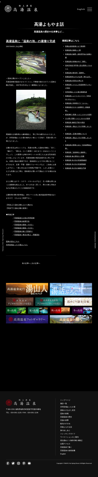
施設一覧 (63, 403)
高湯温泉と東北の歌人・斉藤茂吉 (26, 235)
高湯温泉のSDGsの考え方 (74, 81)
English (81, 9)
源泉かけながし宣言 (67, 410)
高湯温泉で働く (66, 447)
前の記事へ (26, 263)
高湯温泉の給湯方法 (21, 221)
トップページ (65, 400)
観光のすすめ (65, 424)
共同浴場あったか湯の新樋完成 (76, 92)
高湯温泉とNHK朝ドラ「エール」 (77, 103)
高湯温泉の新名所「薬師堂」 (75, 73)
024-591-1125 (16, 413)
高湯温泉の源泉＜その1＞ (24, 225)
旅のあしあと (65, 430)
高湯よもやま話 (66, 427)
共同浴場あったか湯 (67, 407)
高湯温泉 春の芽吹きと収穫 (74, 156)
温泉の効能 (64, 413)
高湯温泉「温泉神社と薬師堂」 (76, 152)
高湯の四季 (64, 420)
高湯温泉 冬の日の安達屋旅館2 (76, 160)
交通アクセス (65, 444)
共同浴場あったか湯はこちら (17, 245)
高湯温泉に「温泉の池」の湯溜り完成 (30, 41)
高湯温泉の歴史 (66, 417)
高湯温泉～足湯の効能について (76, 134)
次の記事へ (36, 263)
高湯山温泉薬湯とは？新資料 (75, 46)
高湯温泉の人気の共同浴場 (24, 218)
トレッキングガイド (67, 434)
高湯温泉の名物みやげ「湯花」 (76, 61)
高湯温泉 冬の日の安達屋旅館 (75, 164)
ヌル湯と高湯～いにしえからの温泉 (77, 118)
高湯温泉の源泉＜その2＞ (24, 228)
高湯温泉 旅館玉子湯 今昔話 (75, 122)
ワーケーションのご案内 (69, 437)
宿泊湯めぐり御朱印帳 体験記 (71, 440)
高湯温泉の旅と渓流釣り (23, 231)
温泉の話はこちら (12, 241)
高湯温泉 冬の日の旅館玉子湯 (75, 168)
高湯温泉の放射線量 (67, 450)
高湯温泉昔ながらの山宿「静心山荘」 (78, 77)
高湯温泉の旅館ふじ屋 (73, 50)
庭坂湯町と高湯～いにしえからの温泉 (78, 114)
